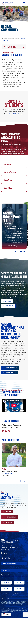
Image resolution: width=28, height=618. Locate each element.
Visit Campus (9, 522)
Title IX (3, 596)
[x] (10, 558)
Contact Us (6, 553)
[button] (15, 251)
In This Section (10, 47)
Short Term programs (11, 368)
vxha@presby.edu (7, 473)
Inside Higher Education (16, 114)
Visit (7, 589)
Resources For (6, 575)
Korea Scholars (9, 306)
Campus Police (5, 598)
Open (24, 3)
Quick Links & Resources (9, 563)
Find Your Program (11, 517)
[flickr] (13, 558)
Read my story (14, 226)
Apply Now (8, 511)
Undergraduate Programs (12, 38)
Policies (8, 596)
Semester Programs (11, 372)
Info (20, 582)
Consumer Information (16, 596)
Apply (7, 582)
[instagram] (6, 558)
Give (20, 589)
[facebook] (2, 558)
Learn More (8, 301)
